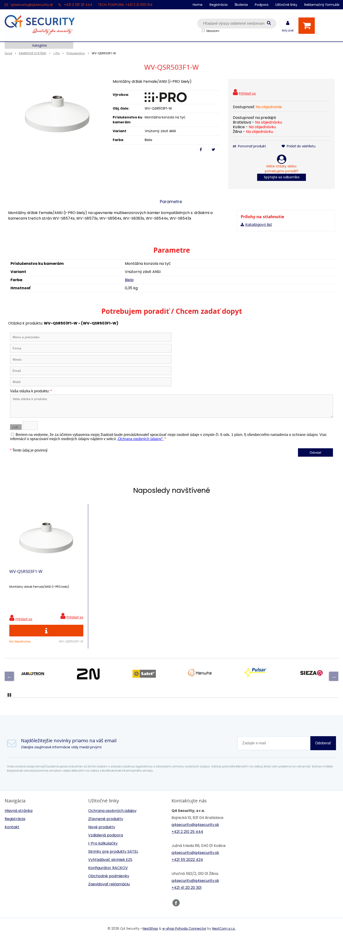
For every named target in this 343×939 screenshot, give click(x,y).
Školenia (241, 4)
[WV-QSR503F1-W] (57, 114)
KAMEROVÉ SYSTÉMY (32, 53)
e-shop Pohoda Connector (184, 928)
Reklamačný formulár (322, 4)
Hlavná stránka (18, 810)
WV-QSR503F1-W (25, 571)
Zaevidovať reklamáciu (109, 884)
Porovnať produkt (251, 146)
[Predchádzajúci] (9, 676)
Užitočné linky (286, 4)
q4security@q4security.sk (32, 4)
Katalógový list (258, 224)
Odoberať (323, 743)
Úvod (8, 53)
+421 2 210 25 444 (78, 4)
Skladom (212, 31)
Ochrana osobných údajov (112, 810)
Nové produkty (101, 827)
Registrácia (219, 4)
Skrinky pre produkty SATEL (113, 851)
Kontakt (12, 827)
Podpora (261, 4)
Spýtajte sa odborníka (281, 177)
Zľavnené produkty (105, 819)
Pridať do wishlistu (300, 146)
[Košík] (307, 25)
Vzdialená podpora (105, 835)
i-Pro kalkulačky (103, 843)
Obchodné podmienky (108, 876)
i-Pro (56, 53)
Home (198, 4)
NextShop (150, 928)
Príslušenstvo (75, 53)
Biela (129, 280)
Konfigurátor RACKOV (108, 867)
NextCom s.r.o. (223, 928)
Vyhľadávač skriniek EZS (110, 859)
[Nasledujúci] (333, 676)
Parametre (171, 201)
